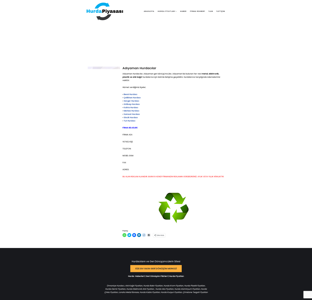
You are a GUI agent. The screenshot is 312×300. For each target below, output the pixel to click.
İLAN (211, 11)
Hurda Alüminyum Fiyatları (187, 289)
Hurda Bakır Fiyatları (153, 285)
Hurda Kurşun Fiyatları (171, 292)
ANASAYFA (149, 11)
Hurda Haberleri (136, 276)
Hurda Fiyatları (176, 276)
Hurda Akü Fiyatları (164, 289)
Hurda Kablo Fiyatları (150, 292)
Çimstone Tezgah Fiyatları (195, 292)
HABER (183, 11)
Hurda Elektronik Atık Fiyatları (140, 289)
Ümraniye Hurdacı (115, 285)
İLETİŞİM (220, 11)
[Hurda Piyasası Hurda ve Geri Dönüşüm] (105, 11)
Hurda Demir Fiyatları (115, 289)
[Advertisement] (156, 41)
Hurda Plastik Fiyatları (194, 285)
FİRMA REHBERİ (197, 11)
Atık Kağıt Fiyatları (133, 285)
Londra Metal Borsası (129, 292)
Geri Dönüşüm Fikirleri (157, 276)
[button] (176, 11)
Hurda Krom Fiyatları (173, 285)
